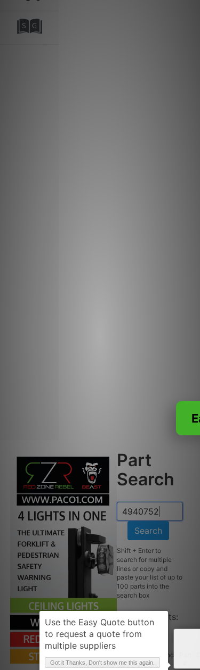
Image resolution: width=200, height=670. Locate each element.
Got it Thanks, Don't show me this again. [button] (102, 662)
